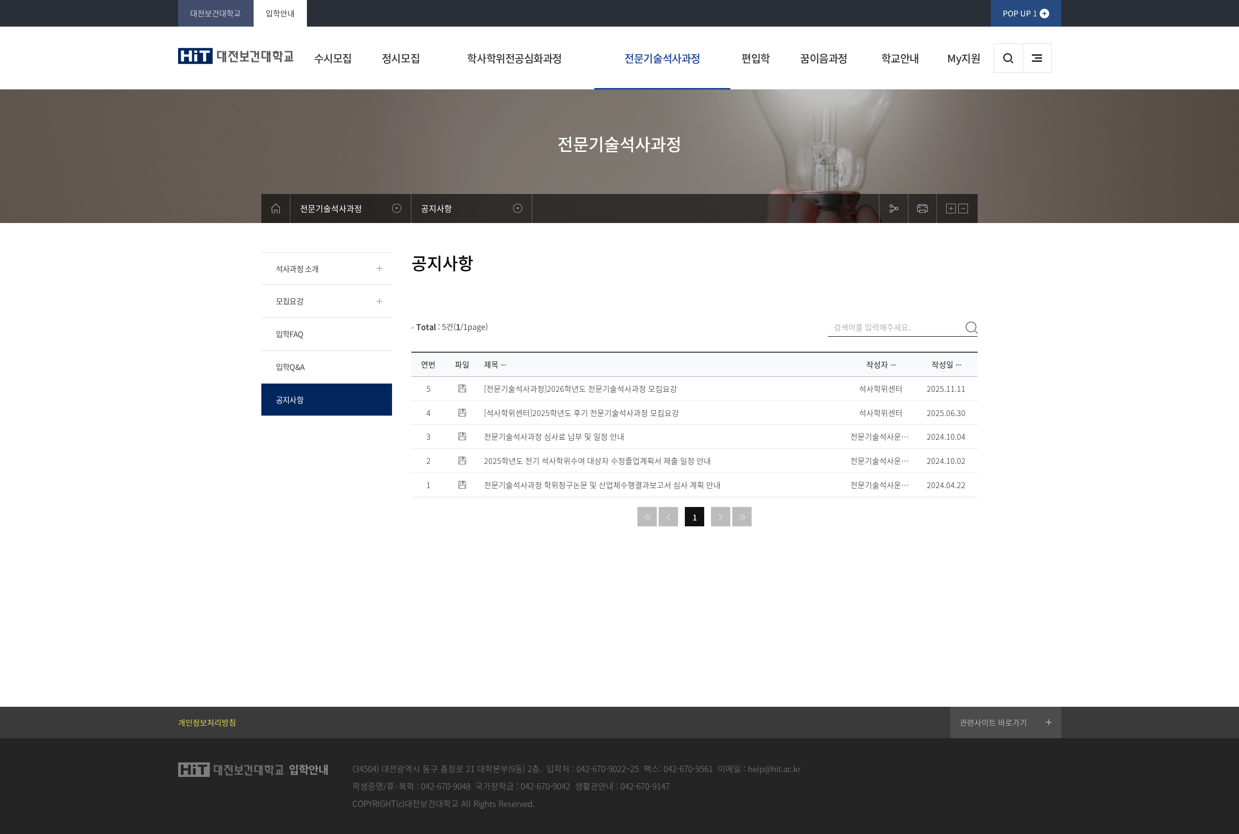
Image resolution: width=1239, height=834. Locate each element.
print (922, 208)
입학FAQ (289, 334)
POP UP (1020, 13)
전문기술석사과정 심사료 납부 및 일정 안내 (554, 437)
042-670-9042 (545, 786)
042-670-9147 (645, 786)
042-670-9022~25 (607, 768)
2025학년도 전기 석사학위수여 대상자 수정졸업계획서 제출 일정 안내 (597, 461)
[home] (275, 208)
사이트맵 (1037, 58)
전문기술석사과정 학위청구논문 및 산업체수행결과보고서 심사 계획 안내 (602, 485)
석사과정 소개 (297, 268)
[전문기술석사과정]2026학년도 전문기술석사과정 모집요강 (580, 389)
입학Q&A (290, 366)
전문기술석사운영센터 (880, 437)
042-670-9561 (688, 768)
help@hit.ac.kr (774, 768)
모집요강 (289, 301)
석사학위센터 (881, 389)
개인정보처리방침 (207, 722)
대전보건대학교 (215, 13)
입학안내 (280, 13)
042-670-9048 (445, 786)
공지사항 (289, 399)
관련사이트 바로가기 (993, 722)
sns (893, 208)
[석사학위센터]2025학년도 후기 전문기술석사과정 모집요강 (581, 413)
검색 (1008, 58)
